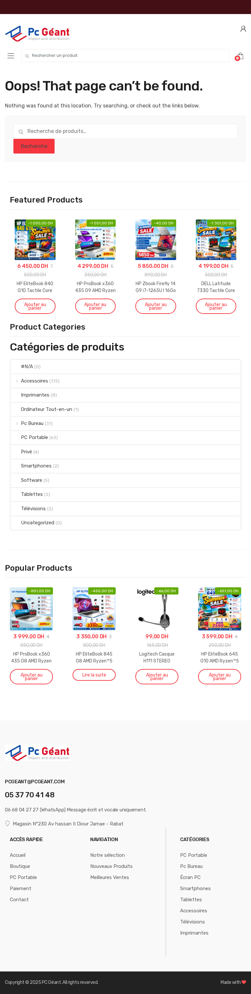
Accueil (17, 855)
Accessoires (34, 381)
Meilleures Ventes (109, 877)
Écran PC (190, 877)
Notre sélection (107, 855)
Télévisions (33, 509)
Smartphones (36, 466)
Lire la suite (94, 675)
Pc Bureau (32, 423)
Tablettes (32, 494)
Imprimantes (35, 395)
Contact (19, 900)
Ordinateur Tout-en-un (46, 409)
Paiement (20, 888)
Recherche (34, 146)
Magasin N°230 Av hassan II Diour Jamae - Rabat (68, 824)
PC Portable (34, 437)
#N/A (27, 366)
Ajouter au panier (35, 306)
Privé (26, 452)
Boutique (20, 866)
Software (31, 480)
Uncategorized (37, 523)
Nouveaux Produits (111, 866)
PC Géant (51, 982)
